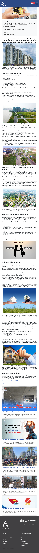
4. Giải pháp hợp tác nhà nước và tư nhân (11, 31)
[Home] (4, 3)
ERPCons (33, 3)
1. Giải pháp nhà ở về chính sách (9, 26)
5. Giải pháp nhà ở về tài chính (9, 32)
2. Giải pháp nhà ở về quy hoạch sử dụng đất (11, 27)
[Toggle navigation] (37, 3)
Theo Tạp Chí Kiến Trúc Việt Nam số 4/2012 (10, 380)
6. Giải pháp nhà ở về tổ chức (9, 34)
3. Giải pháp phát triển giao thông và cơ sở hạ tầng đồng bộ (14, 29)
